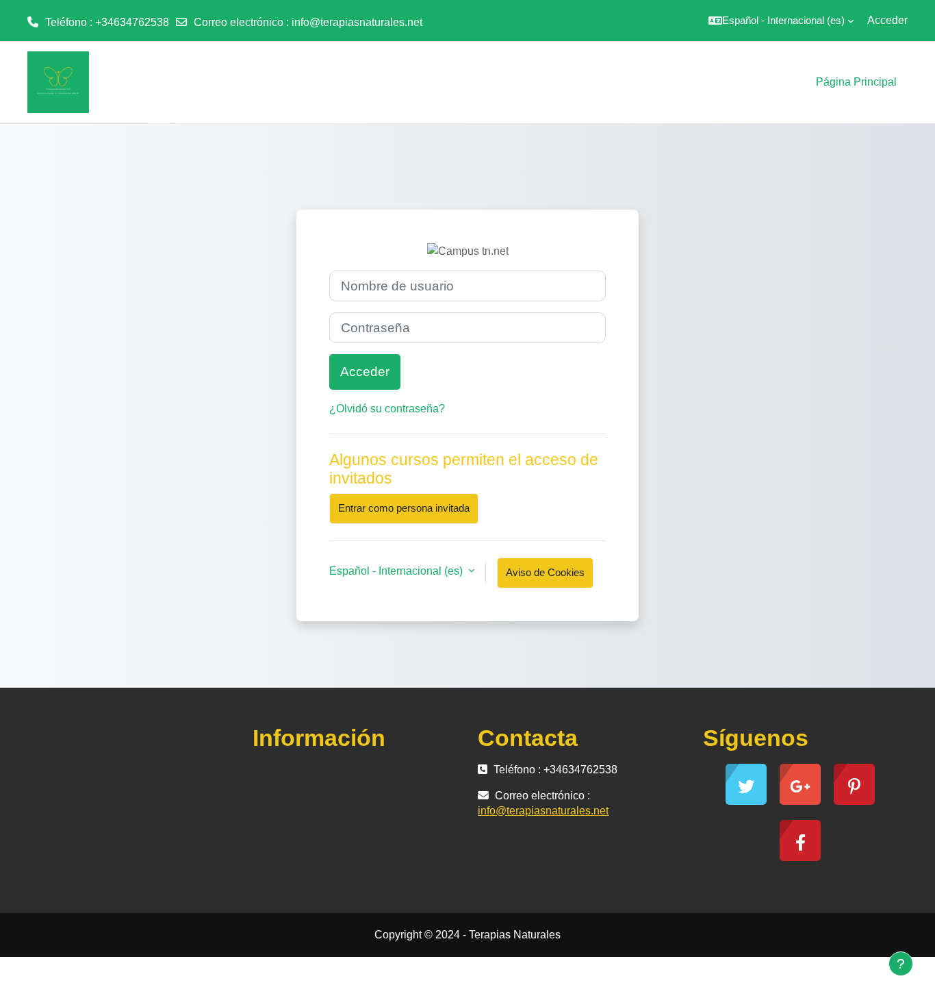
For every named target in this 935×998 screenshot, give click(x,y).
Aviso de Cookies (545, 572)
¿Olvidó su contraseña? (387, 408)
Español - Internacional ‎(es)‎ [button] (397, 571)
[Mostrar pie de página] (900, 963)
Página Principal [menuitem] (856, 82)
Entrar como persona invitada (404, 508)
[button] (781, 20)
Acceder (887, 20)
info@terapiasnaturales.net (357, 22)
